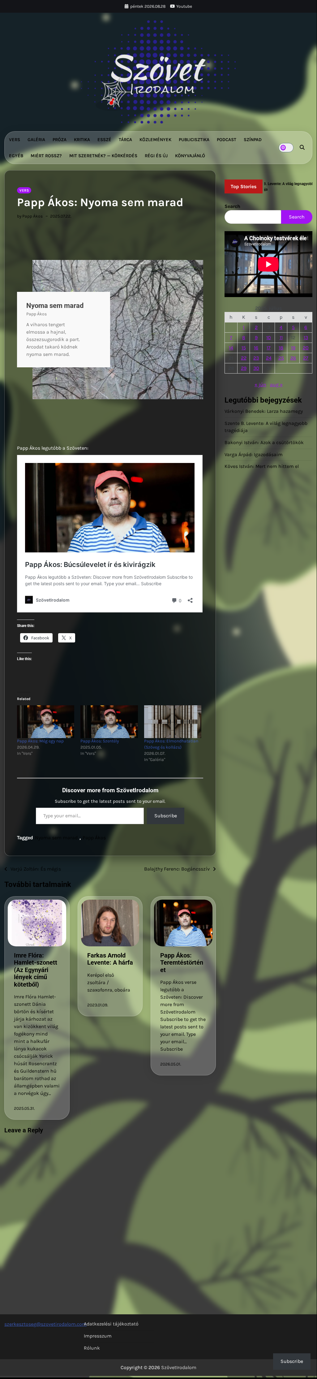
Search (232, 206)
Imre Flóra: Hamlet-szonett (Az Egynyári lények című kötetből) (35, 970)
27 (305, 358)
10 (268, 337)
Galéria (36, 139)
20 (306, 348)
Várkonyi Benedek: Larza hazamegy (264, 411)
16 (256, 348)
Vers (14, 139)
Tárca (125, 139)
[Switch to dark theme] (286, 147)
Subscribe (165, 816)
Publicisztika (194, 139)
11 (281, 337)
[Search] (302, 147)
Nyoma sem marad (56, 838)
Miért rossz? (46, 155)
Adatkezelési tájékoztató (111, 1324)
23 (256, 358)
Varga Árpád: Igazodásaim (254, 454)
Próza (59, 139)
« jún (260, 384)
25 (281, 358)
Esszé (104, 139)
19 (293, 348)
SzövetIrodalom (178, 1367)
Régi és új (156, 155)
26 (293, 358)
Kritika (82, 139)
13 (306, 337)
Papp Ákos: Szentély (99, 741)
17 (269, 348)
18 (281, 348)
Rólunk (92, 1348)
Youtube (184, 6)
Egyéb (16, 155)
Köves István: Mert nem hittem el (262, 466)
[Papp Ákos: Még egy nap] (45, 721)
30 (256, 368)
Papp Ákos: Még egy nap (40, 741)
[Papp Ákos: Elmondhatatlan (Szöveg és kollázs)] (172, 721)
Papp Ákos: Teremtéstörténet (181, 963)
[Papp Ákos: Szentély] (109, 721)
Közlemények (155, 139)
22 (243, 358)
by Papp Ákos (30, 216)
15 (244, 348)
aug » (276, 384)
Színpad (253, 139)
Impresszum (98, 1336)
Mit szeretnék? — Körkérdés (103, 155)
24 (269, 358)
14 (231, 348)
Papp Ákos (94, 838)
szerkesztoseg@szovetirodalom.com (45, 1324)
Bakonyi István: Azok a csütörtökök (264, 442)
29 (243, 368)
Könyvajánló (190, 155)
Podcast (226, 139)
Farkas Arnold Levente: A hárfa (110, 959)
